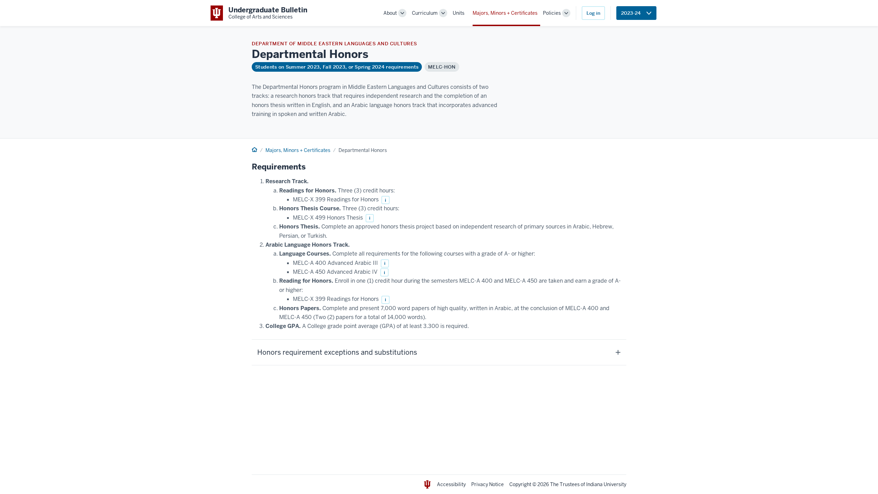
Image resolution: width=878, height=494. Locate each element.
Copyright (520, 484)
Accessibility (451, 484)
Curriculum (425, 13)
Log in (593, 13)
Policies (552, 13)
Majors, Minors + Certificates (505, 13)
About (390, 13)
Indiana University (606, 484)
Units (458, 13)
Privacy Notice (487, 484)
